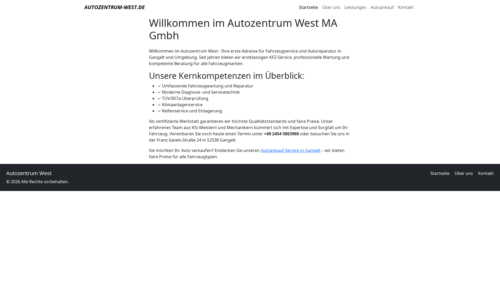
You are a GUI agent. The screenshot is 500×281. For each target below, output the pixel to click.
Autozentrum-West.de (114, 7)
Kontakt (406, 7)
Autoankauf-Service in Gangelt (291, 150)
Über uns (331, 7)
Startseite (308, 7)
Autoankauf (382, 7)
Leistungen (355, 7)
